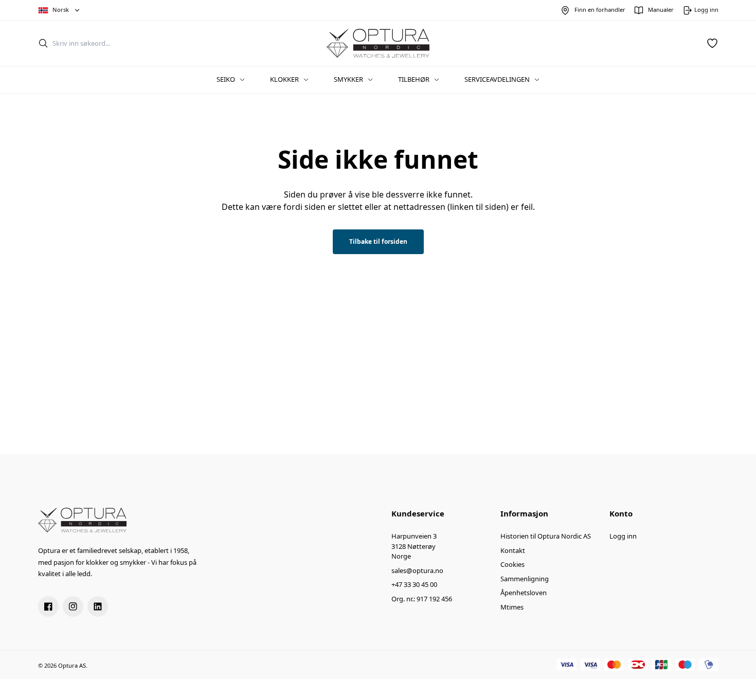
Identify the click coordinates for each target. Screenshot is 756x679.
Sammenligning (524, 578)
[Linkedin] (97, 606)
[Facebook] (48, 606)
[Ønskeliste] (712, 43)
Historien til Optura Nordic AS (545, 536)
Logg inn (623, 536)
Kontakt (512, 550)
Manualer (661, 9)
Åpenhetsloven (523, 592)
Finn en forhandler (599, 9)
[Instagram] (73, 606)
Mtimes (512, 607)
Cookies (512, 564)
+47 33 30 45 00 (414, 584)
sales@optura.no (417, 570)
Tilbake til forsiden (378, 241)
